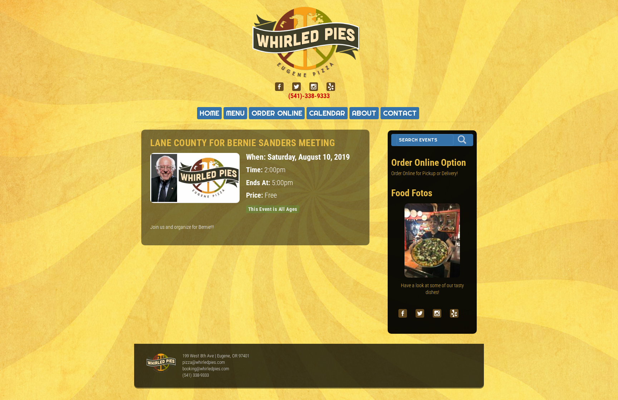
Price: (255, 195)
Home (209, 113)
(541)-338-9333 (309, 96)
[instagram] (316, 87)
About (364, 113)
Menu (235, 113)
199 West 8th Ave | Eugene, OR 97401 (215, 355)
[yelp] (334, 87)
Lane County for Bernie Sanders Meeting (242, 143)
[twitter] (299, 87)
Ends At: (259, 183)
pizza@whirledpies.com (203, 362)
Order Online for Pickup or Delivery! (424, 173)
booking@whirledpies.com (205, 368)
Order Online (276, 113)
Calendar (327, 113)
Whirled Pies (161, 363)
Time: (255, 170)
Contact (400, 113)
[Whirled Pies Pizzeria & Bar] (309, 73)
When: (257, 157)
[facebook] (282, 87)
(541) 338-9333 (195, 375)
